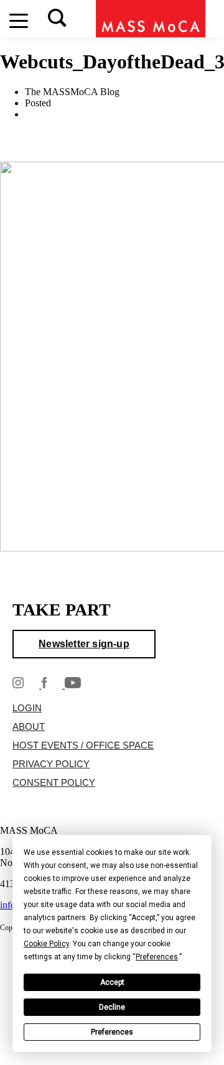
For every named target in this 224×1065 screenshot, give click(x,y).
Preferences (112, 1032)
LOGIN (27, 709)
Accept (112, 983)
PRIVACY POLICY (51, 765)
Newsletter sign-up (84, 644)
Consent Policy (53, 783)
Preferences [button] (157, 957)
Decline (112, 1007)
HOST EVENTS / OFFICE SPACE (83, 746)
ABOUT (28, 727)
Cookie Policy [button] (46, 944)
